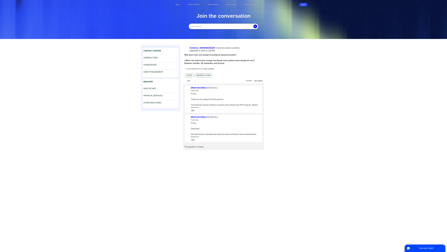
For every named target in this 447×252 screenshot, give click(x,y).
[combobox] (223, 26)
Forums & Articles (194, 4)
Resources (229, 4)
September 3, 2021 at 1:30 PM (202, 51)
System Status (249, 4)
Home (177, 4)
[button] (255, 26)
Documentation (213, 4)
